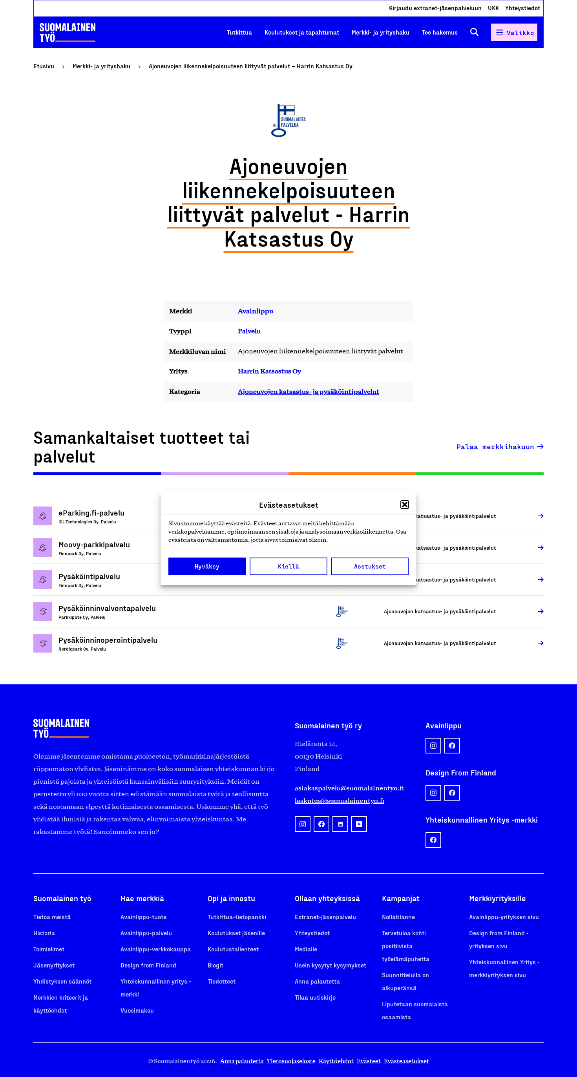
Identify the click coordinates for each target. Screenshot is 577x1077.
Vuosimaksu (137, 1010)
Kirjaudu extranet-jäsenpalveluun (435, 7)
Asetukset (370, 566)
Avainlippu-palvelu (146, 932)
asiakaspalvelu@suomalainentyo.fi (349, 788)
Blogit (215, 965)
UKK (493, 7)
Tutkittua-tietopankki (237, 916)
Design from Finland (148, 965)
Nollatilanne (398, 916)
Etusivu (43, 65)
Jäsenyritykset (54, 965)
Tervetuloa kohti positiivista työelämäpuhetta (405, 945)
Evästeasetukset (406, 1061)
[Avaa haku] (474, 32)
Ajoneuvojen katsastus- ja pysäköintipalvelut (308, 391)
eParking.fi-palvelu (91, 512)
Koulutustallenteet (233, 949)
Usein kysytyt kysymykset (330, 965)
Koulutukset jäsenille (236, 932)
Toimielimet (48, 949)
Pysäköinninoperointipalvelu (107, 639)
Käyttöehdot (336, 1061)
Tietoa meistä (52, 916)
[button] (405, 504)
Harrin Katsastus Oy (269, 371)
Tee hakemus (440, 32)
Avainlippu (255, 311)
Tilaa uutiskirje (315, 997)
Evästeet (369, 1061)
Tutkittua (239, 32)
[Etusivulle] (67, 32)
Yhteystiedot (522, 7)
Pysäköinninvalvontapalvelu (107, 608)
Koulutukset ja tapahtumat (302, 32)
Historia (44, 932)
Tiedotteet (222, 981)
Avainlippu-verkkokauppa (156, 949)
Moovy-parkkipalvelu (94, 544)
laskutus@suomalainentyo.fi (339, 800)
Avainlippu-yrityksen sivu (504, 916)
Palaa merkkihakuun (495, 446)
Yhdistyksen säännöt (62, 981)
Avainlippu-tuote (143, 916)
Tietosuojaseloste (291, 1061)
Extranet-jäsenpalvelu (325, 916)
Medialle (306, 949)
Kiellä (288, 566)
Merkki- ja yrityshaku (380, 32)
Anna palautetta (317, 981)
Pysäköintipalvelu (89, 576)
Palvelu (249, 331)
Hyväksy (207, 566)
